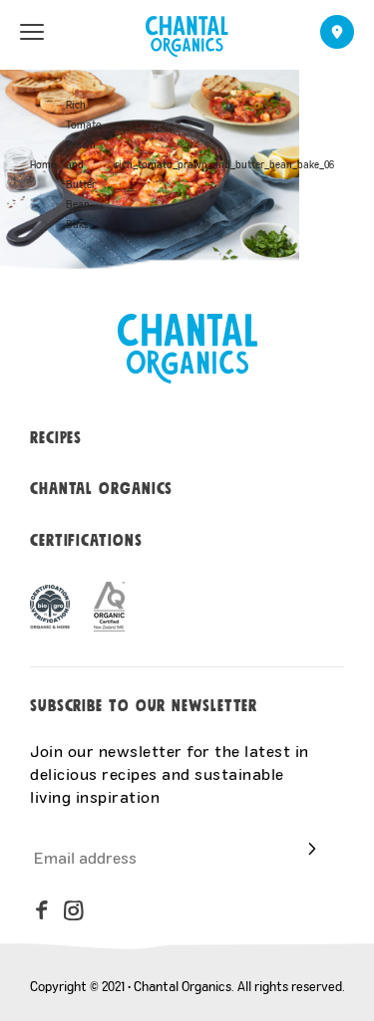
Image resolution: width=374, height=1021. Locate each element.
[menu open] (32, 32)
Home (43, 164)
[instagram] (74, 910)
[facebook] (42, 910)
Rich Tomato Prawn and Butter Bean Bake (84, 164)
